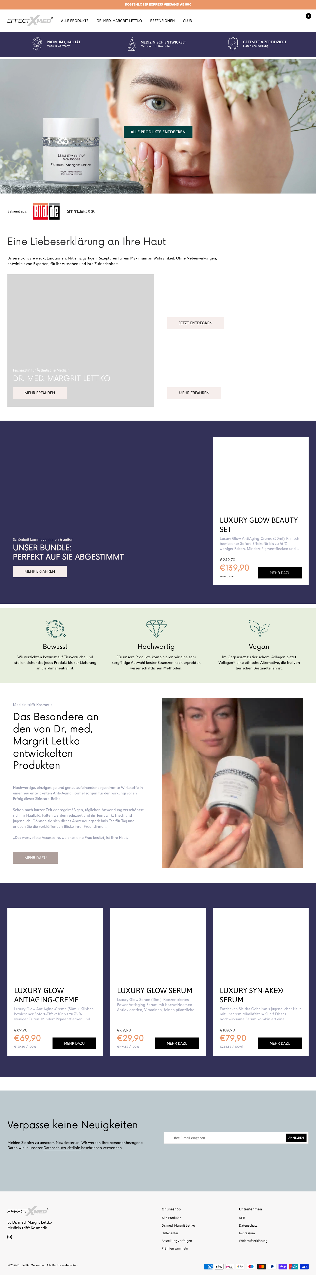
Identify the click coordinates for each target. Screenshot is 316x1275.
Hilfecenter (170, 1233)
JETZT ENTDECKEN (195, 323)
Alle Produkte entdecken (158, 131)
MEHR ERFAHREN (40, 393)
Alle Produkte (75, 21)
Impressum (247, 1233)
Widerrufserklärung (253, 1241)
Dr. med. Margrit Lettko (119, 21)
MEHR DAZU (36, 858)
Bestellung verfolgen (177, 1241)
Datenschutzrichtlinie (62, 1148)
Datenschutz (248, 1225)
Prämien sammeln (175, 1248)
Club (187, 21)
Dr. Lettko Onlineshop (31, 1265)
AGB (242, 1218)
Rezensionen (162, 21)
